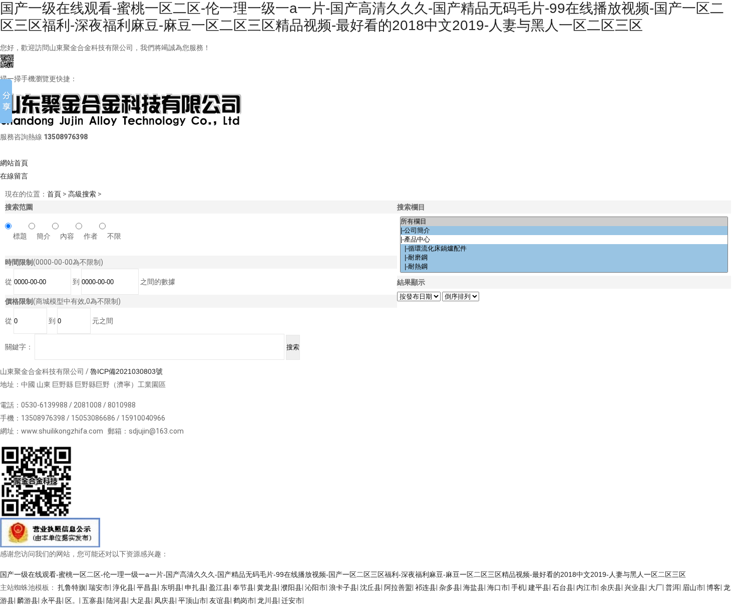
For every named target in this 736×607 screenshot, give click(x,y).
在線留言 (14, 176)
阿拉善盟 (398, 587)
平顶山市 (192, 600)
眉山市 (692, 587)
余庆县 (610, 587)
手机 (518, 587)
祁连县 (425, 587)
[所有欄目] (564, 221)
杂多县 (449, 587)
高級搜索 (82, 194)
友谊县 (219, 600)
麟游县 (27, 600)
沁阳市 (315, 587)
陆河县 (116, 600)
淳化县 (123, 587)
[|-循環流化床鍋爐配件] (564, 248)
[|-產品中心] (564, 239)
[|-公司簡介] (564, 230)
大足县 (140, 600)
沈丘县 (370, 587)
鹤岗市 (243, 600)
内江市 (586, 587)
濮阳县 (291, 587)
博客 (713, 587)
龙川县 (267, 600)
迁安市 (291, 600)
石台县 (562, 587)
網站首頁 (14, 163)
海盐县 (473, 587)
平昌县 (147, 587)
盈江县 (219, 587)
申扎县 (195, 587)
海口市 (497, 587)
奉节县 (243, 587)
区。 (72, 600)
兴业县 (634, 587)
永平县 (51, 600)
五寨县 (92, 600)
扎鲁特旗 (72, 587)
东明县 (171, 587)
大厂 (655, 587)
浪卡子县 (343, 587)
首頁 (54, 194)
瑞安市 (99, 587)
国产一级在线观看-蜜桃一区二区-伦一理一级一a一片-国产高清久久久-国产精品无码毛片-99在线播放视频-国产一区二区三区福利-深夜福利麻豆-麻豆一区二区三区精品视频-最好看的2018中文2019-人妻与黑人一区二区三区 (343, 574)
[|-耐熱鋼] (564, 266)
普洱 (672, 587)
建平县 (538, 587)
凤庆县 (164, 600)
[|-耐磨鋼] (564, 257)
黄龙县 (267, 587)
